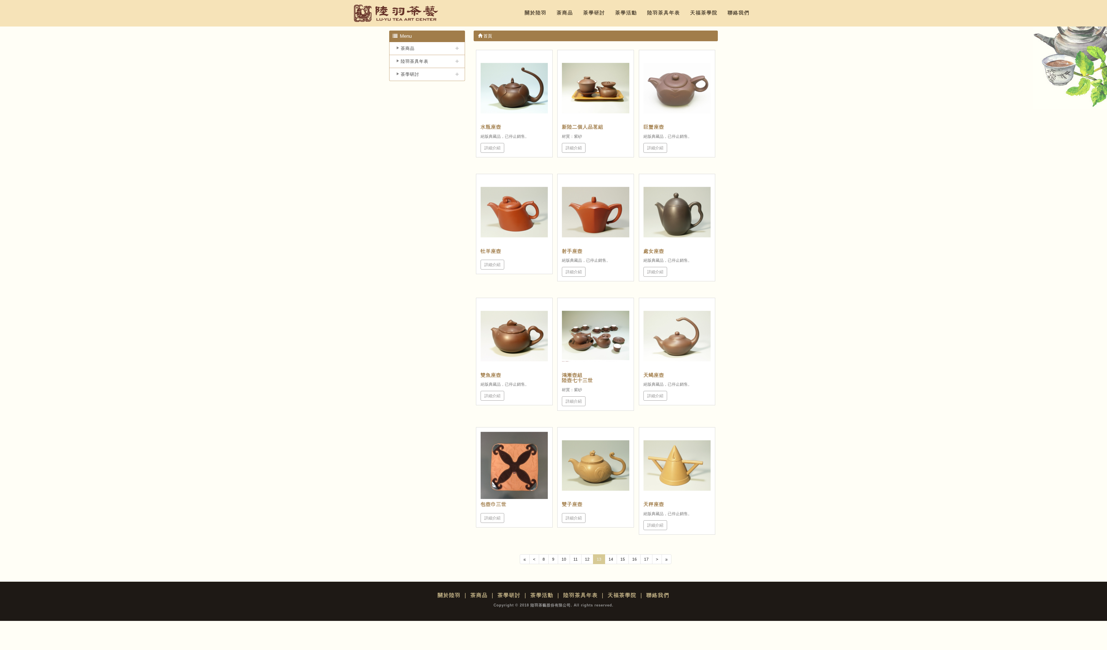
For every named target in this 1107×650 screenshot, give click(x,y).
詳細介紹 (492, 148)
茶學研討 (594, 13)
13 (599, 559)
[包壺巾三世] (514, 465)
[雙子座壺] (595, 465)
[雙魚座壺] (514, 336)
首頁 (487, 35)
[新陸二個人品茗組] (595, 88)
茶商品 (565, 13)
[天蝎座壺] (677, 336)
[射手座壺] (595, 212)
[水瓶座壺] (514, 88)
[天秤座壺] (677, 465)
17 (646, 559)
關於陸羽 (536, 13)
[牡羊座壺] (514, 212)
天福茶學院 (704, 13)
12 (587, 559)
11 (575, 559)
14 (611, 559)
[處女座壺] (677, 212)
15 (622, 559)
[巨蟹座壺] (677, 88)
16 (634, 559)
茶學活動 (626, 13)
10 (564, 559)
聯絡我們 (739, 13)
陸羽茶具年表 (663, 13)
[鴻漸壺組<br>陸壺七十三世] (595, 336)
